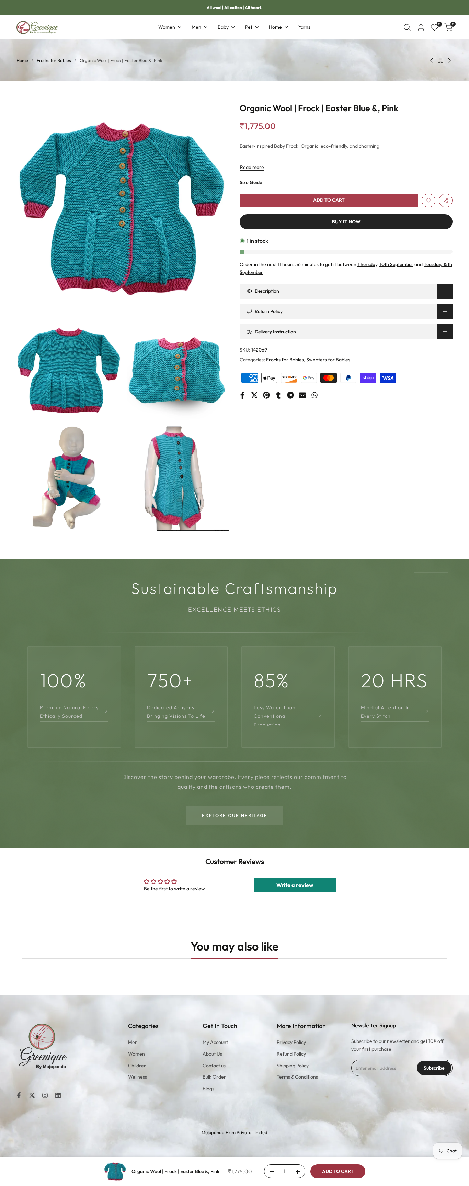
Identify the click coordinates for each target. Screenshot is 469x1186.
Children (137, 1065)
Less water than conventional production (288, 716)
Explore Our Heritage (234, 815)
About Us (212, 1054)
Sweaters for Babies (328, 360)
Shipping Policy (293, 1065)
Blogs (208, 1088)
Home (22, 60)
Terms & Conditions (297, 1077)
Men (133, 1042)
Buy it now (346, 222)
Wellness (137, 1077)
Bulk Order (214, 1077)
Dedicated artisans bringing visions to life (181, 711)
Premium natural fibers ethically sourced (74, 711)
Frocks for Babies (54, 60)
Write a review (294, 885)
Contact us (214, 1065)
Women (136, 1054)
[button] (428, 200)
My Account (215, 1042)
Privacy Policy (291, 1042)
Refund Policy (291, 1054)
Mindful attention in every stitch (395, 711)
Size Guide (251, 182)
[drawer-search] (407, 28)
